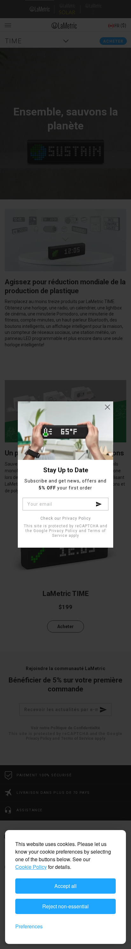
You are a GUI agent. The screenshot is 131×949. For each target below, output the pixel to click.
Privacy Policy (63, 531)
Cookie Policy (31, 866)
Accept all (65, 886)
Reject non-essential (65, 906)
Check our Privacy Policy (65, 518)
